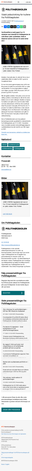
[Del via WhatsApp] (21, 26)
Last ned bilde (7, 214)
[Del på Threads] (15, 26)
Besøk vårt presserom (11, 410)
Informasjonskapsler (7, 457)
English (7, 464)
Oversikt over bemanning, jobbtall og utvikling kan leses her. (15, 133)
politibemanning (7, 148)
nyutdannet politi (14, 145)
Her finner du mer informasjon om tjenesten (13, 434)
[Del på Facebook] (5, 26)
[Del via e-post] (24, 26)
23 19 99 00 (5, 242)
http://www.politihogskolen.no (10, 245)
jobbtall (4, 145)
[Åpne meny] (19, 2)
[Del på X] (11, 26)
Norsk (3, 464)
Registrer (6, 293)
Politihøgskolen (19, 21)
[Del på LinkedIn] (8, 26)
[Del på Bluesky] (18, 26)
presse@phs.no (6, 169)
